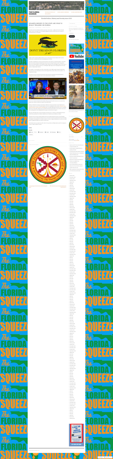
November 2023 (73, 212)
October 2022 (72, 233)
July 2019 (71, 296)
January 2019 (72, 305)
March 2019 (72, 302)
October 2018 (72, 310)
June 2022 (71, 239)
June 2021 (71, 259)
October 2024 (72, 194)
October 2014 (72, 386)
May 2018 (71, 318)
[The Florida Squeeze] (56, 4)
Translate (77, 140)
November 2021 (73, 251)
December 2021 (72, 249)
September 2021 (73, 254)
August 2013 (72, 408)
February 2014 (72, 399)
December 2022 (73, 230)
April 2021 (71, 262)
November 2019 (73, 289)
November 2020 (73, 270)
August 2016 (72, 352)
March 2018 (72, 321)
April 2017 (71, 339)
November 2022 (73, 231)
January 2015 (72, 381)
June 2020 (71, 278)
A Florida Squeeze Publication (76, 12)
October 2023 (72, 214)
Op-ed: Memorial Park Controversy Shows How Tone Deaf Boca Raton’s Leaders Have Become (76, 166)
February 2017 (72, 342)
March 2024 (72, 206)
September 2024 (73, 196)
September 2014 (73, 387)
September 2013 (73, 407)
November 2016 (73, 347)
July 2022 (71, 238)
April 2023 (71, 223)
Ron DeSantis (48, 27)
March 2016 (72, 358)
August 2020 (72, 275)
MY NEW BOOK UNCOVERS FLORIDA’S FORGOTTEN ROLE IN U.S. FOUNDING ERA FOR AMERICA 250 (77, 153)
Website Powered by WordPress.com (34, 450)
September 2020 (73, 273)
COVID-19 (44, 27)
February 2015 (72, 379)
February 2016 (72, 360)
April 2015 (71, 376)
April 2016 (71, 357)
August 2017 (72, 333)
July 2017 (71, 334)
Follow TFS (72, 36)
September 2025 (73, 180)
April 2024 (71, 204)
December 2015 (72, 363)
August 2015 (72, 370)
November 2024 (73, 193)
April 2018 (71, 320)
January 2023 (72, 228)
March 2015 (72, 378)
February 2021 (72, 265)
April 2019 (71, 301)
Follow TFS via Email (73, 26)
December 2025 (73, 177)
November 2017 (73, 328)
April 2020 (71, 281)
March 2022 (72, 244)
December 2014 (73, 383)
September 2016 (73, 350)
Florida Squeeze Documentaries (63, 12)
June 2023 (71, 220)
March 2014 (72, 397)
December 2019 (73, 288)
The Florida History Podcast (50, 12)
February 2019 (72, 304)
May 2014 (71, 394)
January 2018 (72, 325)
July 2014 (71, 391)
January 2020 (72, 286)
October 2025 (72, 178)
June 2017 (71, 336)
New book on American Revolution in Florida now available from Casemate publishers (76, 161)
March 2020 (72, 283)
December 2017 (73, 326)
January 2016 (72, 362)
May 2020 (71, 280)
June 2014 (71, 392)
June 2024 (71, 201)
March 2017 (72, 341)
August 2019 (72, 294)
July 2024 (71, 199)
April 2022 (71, 243)
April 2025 (71, 185)
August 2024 (72, 198)
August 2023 (72, 217)
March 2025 (72, 186)
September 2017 (73, 331)
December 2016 (73, 346)
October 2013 (72, 405)
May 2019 (71, 299)
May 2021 (71, 260)
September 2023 (73, 215)
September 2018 (73, 312)
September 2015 (73, 368)
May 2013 (71, 413)
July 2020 (71, 276)
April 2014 (71, 395)
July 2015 (71, 371)
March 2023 (72, 225)
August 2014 (72, 389)
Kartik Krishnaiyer (38, 27)
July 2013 (71, 410)
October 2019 (72, 291)
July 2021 (71, 257)
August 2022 (72, 236)
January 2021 (72, 267)
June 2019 (71, 297)
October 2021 (72, 252)
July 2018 (71, 315)
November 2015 (73, 365)
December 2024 (73, 191)
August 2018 (72, 313)
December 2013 (72, 402)
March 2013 (72, 416)
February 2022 (72, 246)
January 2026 (72, 175)
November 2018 (73, 309)
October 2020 (72, 272)
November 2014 (73, 384)
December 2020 (73, 268)
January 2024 (72, 209)
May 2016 (71, 355)
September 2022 (73, 235)
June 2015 (71, 373)
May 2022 (71, 241)
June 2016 (71, 354)
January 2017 (72, 344)
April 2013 (71, 415)
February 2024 (72, 207)
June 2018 (71, 317)
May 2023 (71, 222)
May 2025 (71, 183)
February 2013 (72, 418)
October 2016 (72, 349)
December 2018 (73, 307)
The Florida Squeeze (34, 13)
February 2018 (72, 323)
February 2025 (72, 188)
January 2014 (72, 400)
